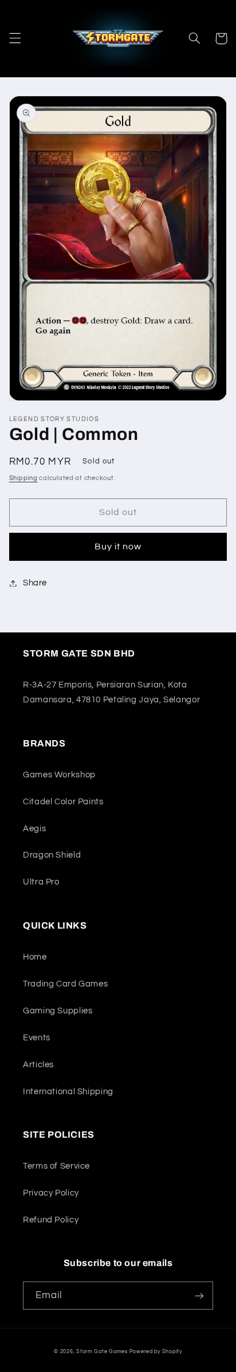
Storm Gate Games (102, 1351)
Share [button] (35, 583)
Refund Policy (50, 1220)
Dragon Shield (52, 855)
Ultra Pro (41, 882)
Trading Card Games (65, 984)
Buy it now (118, 546)
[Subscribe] (199, 1295)
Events (36, 1037)
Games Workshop (59, 774)
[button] (15, 38)
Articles (38, 1064)
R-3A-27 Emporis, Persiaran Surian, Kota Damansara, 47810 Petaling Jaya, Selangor (111, 692)
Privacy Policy (51, 1193)
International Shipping (68, 1091)
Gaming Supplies (57, 1011)
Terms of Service (56, 1166)
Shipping (23, 478)
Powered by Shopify (155, 1351)
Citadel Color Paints (63, 801)
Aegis (34, 828)
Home (35, 957)
